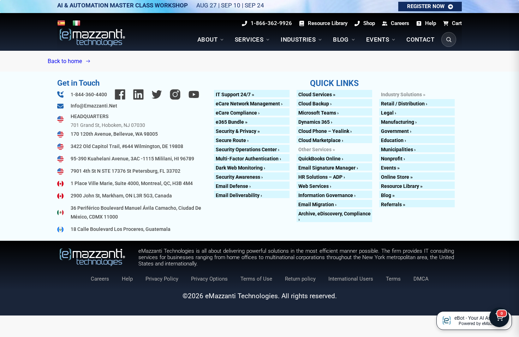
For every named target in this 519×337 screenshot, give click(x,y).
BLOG (341, 39)
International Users (350, 279)
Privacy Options (209, 279)
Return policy (300, 279)
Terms (393, 279)
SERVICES (249, 39)
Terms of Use (256, 279)
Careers (100, 279)
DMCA (421, 279)
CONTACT (420, 39)
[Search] (448, 39)
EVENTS (377, 39)
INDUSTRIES (298, 39)
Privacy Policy (161, 279)
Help (127, 279)
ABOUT (207, 39)
